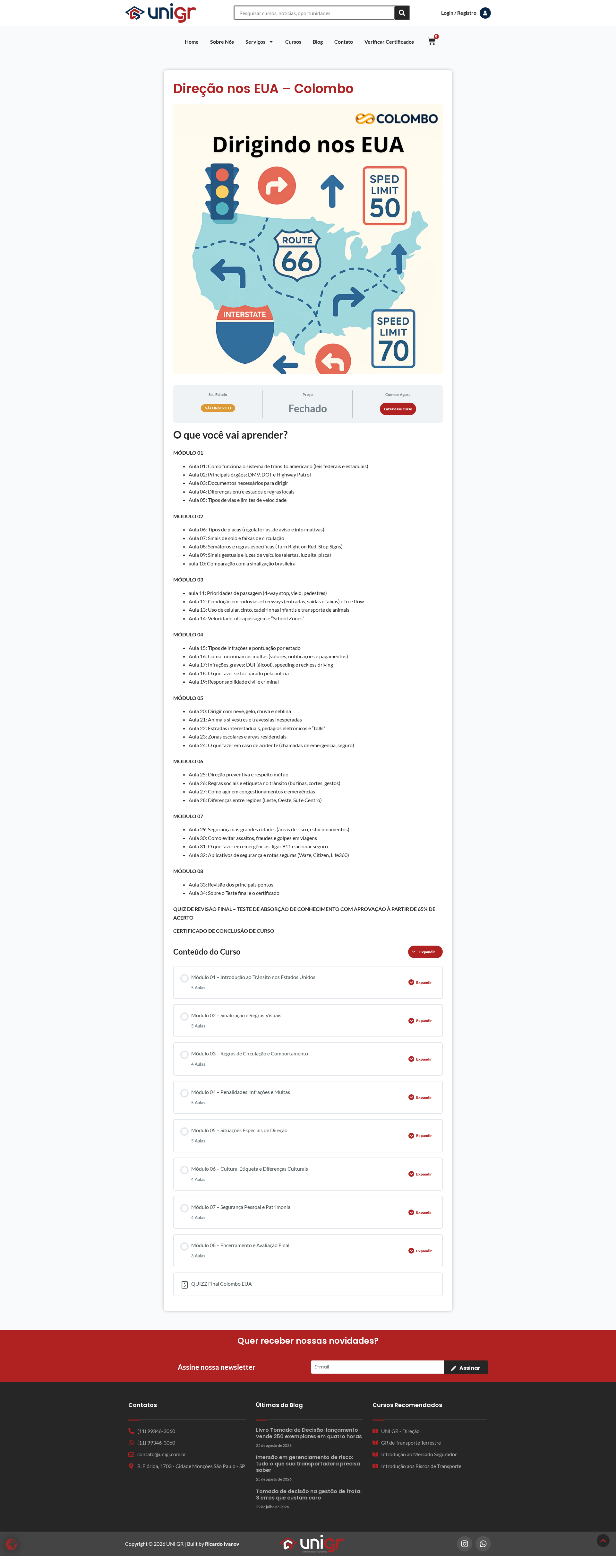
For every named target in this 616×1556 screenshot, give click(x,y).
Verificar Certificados (389, 42)
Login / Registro (458, 13)
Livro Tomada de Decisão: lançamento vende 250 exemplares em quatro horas (309, 1433)
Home (192, 42)
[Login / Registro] (485, 13)
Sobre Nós (222, 42)
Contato (343, 42)
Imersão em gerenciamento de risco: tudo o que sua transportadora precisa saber (308, 1464)
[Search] (402, 13)
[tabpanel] (308, 681)
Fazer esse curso (398, 408)
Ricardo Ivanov (222, 1544)
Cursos (293, 42)
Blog (318, 42)
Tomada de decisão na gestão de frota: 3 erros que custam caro (309, 1494)
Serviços (255, 42)
